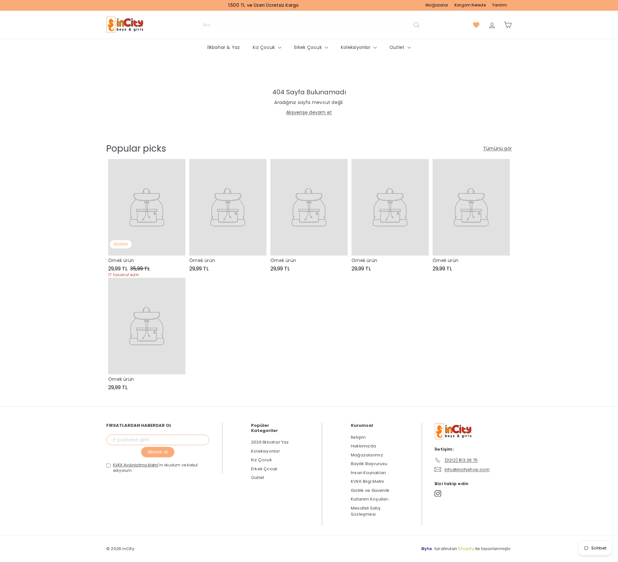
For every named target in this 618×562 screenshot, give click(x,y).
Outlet (397, 47)
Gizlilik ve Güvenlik (370, 490)
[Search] (416, 25)
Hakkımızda (363, 446)
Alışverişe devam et (309, 112)
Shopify (466, 549)
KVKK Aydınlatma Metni (135, 465)
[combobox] (311, 25)
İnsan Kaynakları (368, 473)
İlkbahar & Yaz (223, 47)
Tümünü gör (497, 148)
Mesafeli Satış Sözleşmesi (365, 511)
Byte (426, 549)
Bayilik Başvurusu (369, 464)
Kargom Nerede (470, 5)
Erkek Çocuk (308, 47)
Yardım (499, 5)
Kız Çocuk (264, 47)
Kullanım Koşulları (370, 499)
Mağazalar (437, 5)
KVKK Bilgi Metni (367, 481)
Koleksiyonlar (356, 47)
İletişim (358, 437)
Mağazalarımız (367, 455)
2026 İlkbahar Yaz (270, 442)
